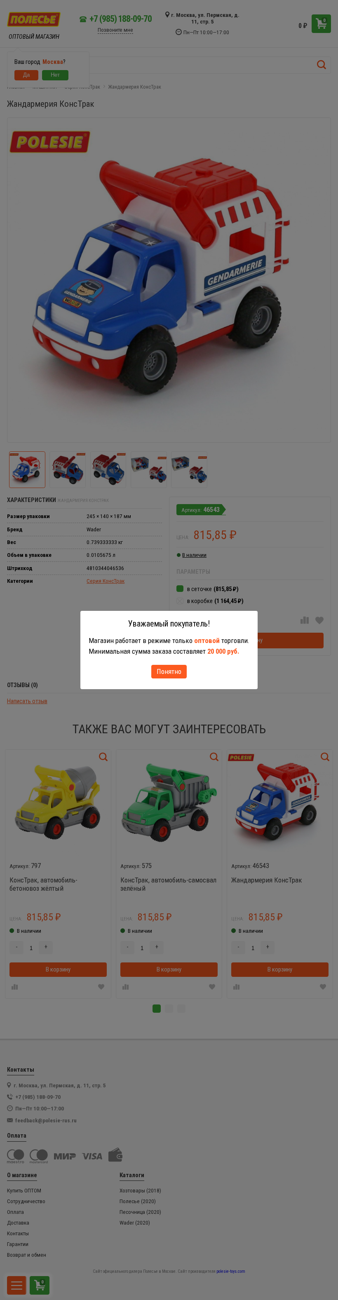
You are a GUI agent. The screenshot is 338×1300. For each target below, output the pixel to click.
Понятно (169, 671)
